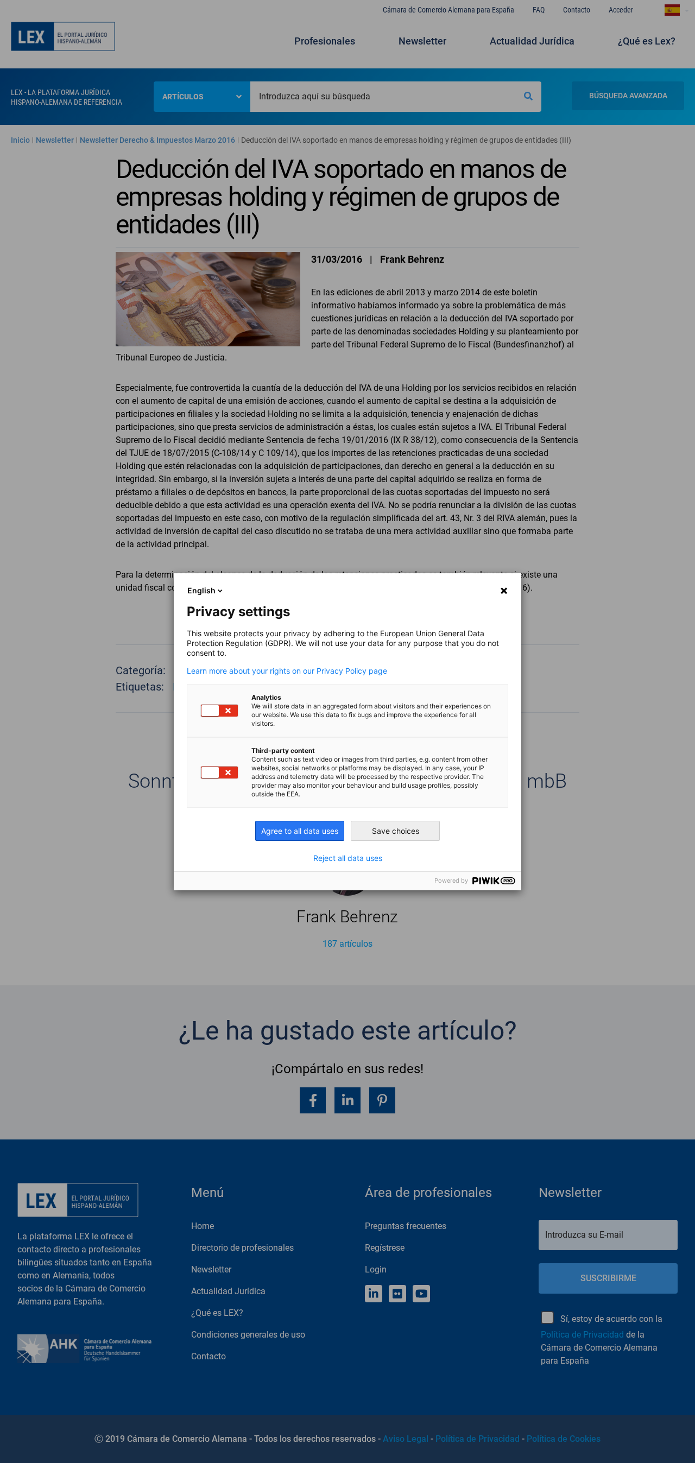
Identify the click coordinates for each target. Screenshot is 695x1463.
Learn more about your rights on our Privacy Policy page (287, 671)
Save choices (395, 830)
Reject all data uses (347, 858)
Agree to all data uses (299, 830)
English (201, 590)
